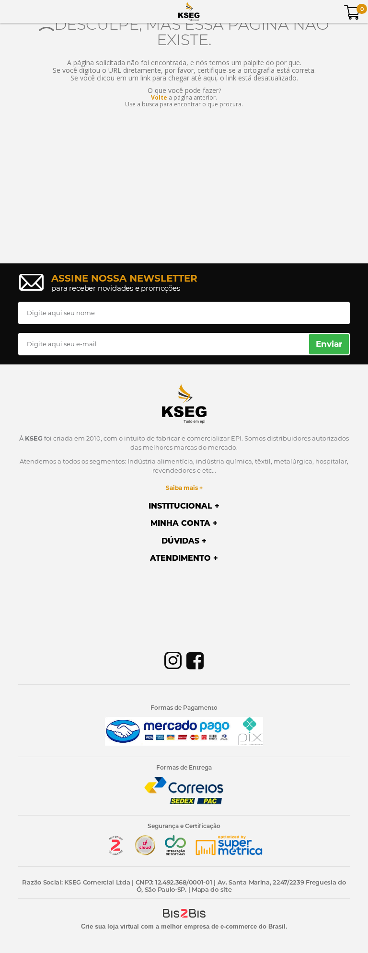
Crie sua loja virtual (110, 926)
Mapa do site (211, 889)
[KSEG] (189, 11)
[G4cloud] (145, 853)
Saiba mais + (184, 487)
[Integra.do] (175, 853)
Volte (159, 97)
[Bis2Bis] (115, 853)
